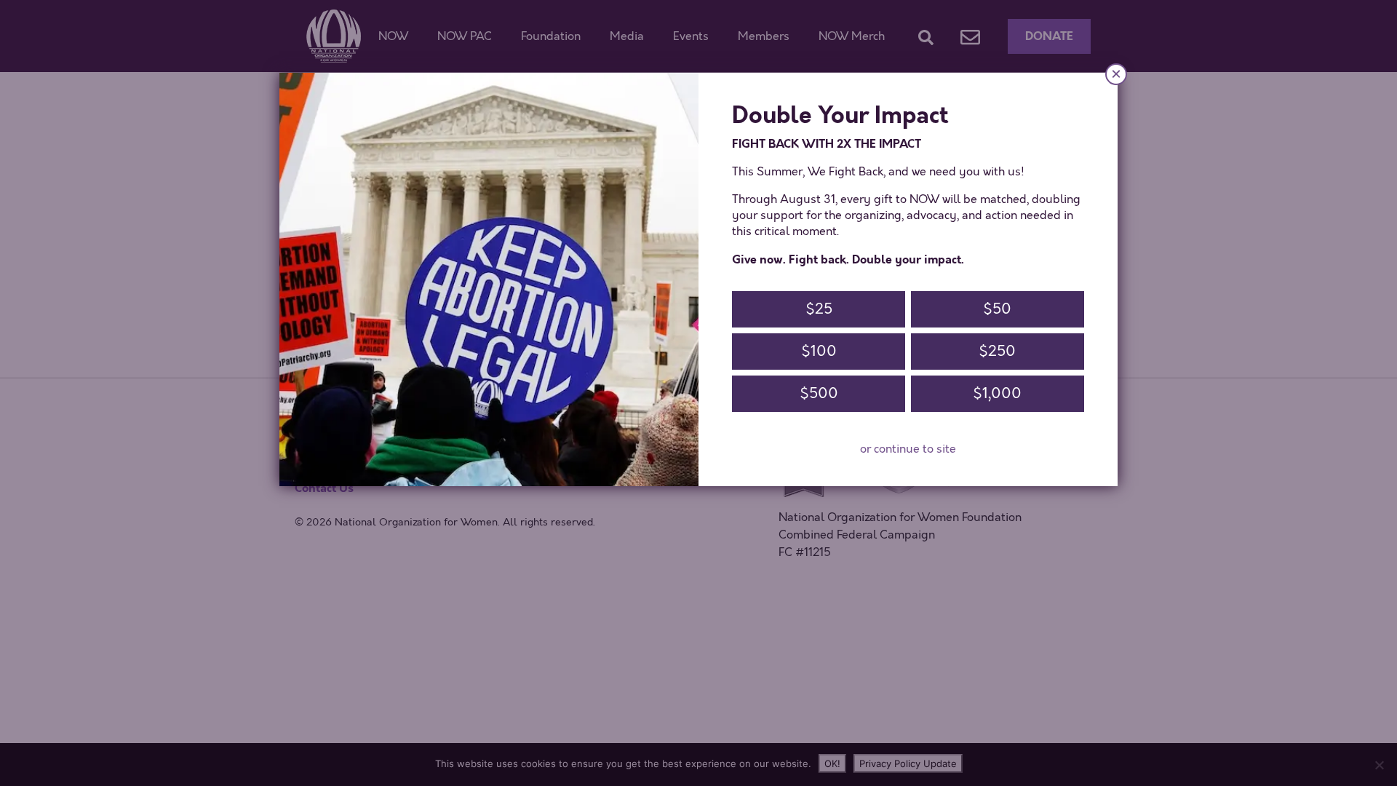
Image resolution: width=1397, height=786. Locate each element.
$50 (997, 309)
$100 (819, 351)
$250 (997, 351)
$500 (819, 393)
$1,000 (997, 393)
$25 (818, 309)
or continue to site (908, 449)
